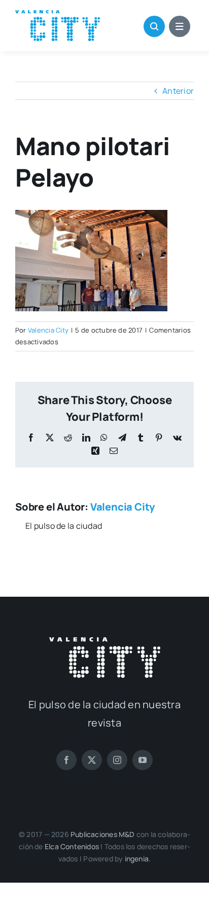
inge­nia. (138, 858)
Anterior (178, 90)
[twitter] (92, 760)
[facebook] (66, 760)
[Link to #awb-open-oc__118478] (154, 26)
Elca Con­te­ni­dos (72, 846)
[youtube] (142, 760)
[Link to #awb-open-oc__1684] (179, 26)
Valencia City (48, 330)
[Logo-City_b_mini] (104, 641)
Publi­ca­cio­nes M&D (103, 834)
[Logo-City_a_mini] (57, 14)
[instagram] (117, 760)
